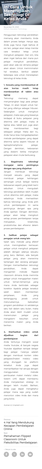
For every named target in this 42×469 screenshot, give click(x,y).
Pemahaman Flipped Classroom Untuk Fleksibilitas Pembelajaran (20, 439)
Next (5, 433)
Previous (7, 420)
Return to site (12, 2)
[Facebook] (6, 454)
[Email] (30, 454)
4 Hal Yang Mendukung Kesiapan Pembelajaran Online (19, 426)
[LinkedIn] (22, 454)
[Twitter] (14, 454)
